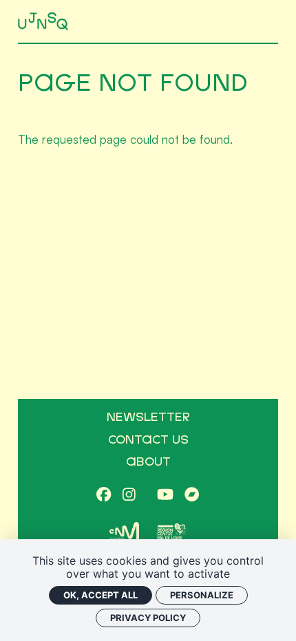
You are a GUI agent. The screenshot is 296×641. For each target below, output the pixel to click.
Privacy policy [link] (148, 617)
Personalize (201, 594)
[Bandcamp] (191, 495)
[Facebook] (103, 495)
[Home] (44, 21)
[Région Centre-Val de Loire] (172, 531)
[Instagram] (129, 495)
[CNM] (124, 531)
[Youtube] (165, 495)
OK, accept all (100, 594)
